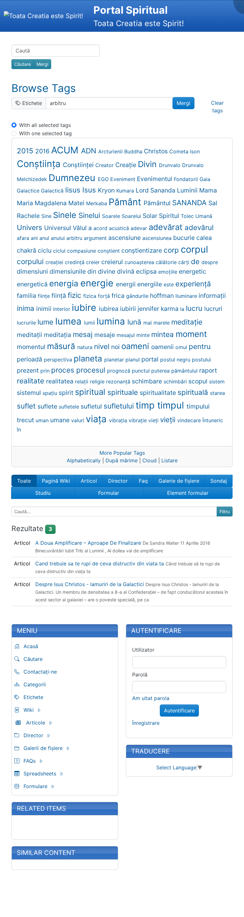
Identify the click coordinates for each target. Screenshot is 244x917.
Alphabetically (84, 460)
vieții (168, 419)
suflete (48, 406)
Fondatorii (187, 179)
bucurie (184, 238)
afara (24, 238)
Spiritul (170, 216)
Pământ (126, 201)
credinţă (75, 262)
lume (46, 322)
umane (60, 420)
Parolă (139, 674)
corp (172, 250)
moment (191, 334)
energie (98, 283)
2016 (43, 151)
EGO (104, 179)
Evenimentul (155, 179)
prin (45, 371)
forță (105, 296)
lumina (112, 321)
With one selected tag (45, 133)
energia (64, 283)
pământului (185, 371)
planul (133, 359)
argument (96, 238)
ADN (89, 150)
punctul (141, 371)
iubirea (109, 308)
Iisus (73, 190)
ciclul (60, 251)
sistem (217, 381)
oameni (136, 346)
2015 (26, 150)
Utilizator (143, 650)
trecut (26, 420)
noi (116, 347)
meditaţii (30, 335)
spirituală (194, 392)
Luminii (188, 190)
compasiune (82, 251)
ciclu (45, 250)
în (19, 429)
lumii (90, 322)
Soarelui (132, 216)
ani (35, 238)
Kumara (126, 190)
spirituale (123, 392)
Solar (151, 216)
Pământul (158, 203)
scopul (198, 381)
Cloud (149, 460)
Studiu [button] (43, 493)
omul (182, 347)
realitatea (60, 381)
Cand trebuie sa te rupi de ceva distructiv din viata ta (100, 563)
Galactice (29, 190)
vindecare (189, 420)
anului (58, 238)
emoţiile (168, 272)
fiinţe (44, 296)
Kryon (107, 190)
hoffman (162, 295)
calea (204, 238)
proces (63, 370)
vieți (154, 420)
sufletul (92, 406)
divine (107, 271)
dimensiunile (68, 271)
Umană (203, 216)
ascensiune (125, 238)
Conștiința (40, 163)
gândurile (138, 296)
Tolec (188, 216)
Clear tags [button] (217, 107)
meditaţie (186, 322)
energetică (33, 284)
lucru (195, 308)
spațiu (51, 393)
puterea (161, 371)
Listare (169, 460)
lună (135, 322)
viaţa (97, 418)
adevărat (167, 227)
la (183, 309)
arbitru (75, 238)
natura (85, 347)
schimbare (148, 381)
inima (26, 308)
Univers (30, 227)
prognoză (119, 371)
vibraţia (119, 420)
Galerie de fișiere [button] (179, 481)
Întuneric (212, 420)
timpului (198, 406)
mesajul (126, 335)
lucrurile (27, 322)
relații (82, 381)
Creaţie (126, 165)
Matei (77, 203)
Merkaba (97, 203)
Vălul (80, 228)
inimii (44, 308)
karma (170, 308)
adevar (140, 228)
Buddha (134, 151)
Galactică (53, 190)
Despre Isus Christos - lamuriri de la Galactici (90, 584)
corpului (31, 261)
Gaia (205, 179)
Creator (105, 165)
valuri (78, 420)
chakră (27, 250)
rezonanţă (119, 381)
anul (45, 238)
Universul (58, 228)
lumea (69, 321)
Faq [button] (143, 481)
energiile (150, 284)
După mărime (121, 460)
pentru (200, 346)
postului (201, 359)
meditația (58, 335)
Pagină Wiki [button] (56, 481)
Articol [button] (89, 481)
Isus (90, 190)
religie (98, 381)
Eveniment (123, 179)
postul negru (176, 359)
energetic (192, 271)
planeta (89, 358)
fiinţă (59, 295)
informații (212, 295)
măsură (62, 346)
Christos (156, 151)
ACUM (66, 150)
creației (55, 262)
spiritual (91, 392)
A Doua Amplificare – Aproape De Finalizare (89, 543)
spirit (67, 392)
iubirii (129, 308)
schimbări (176, 381)
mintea (163, 334)
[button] (43, 710)
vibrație (138, 420)
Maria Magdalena (42, 203)
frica (119, 295)
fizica (90, 296)
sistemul (30, 392)
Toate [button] (24, 481)
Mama (208, 190)
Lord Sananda (156, 190)
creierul (113, 262)
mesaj (83, 334)
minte (143, 335)
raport (208, 370)
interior (62, 309)
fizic (75, 295)
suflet (27, 406)
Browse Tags (43, 88)
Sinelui (90, 215)
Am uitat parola (150, 698)
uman (43, 420)
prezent (28, 370)
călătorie (167, 262)
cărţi (184, 262)
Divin (148, 164)
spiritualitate (159, 392)
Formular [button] (108, 493)
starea (217, 393)
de (196, 261)
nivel (102, 346)
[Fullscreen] (240, 5)
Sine (47, 216)
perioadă (30, 359)
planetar (114, 359)
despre (209, 262)
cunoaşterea (140, 262)
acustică (120, 228)
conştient (109, 251)
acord (101, 228)
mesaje (105, 335)
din (92, 271)
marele (162, 322)
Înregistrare (145, 723)
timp (146, 405)
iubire (85, 307)
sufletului (120, 406)
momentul (32, 347)
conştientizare (142, 250)
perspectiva (59, 359)
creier (93, 262)
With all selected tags (45, 125)
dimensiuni (33, 271)
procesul (91, 370)
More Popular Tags (122, 453)
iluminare (187, 296)
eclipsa (147, 271)
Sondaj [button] (218, 481)
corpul (194, 249)
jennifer (149, 308)
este (169, 284)
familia (27, 295)
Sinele (65, 215)
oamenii (163, 347)
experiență (193, 283)
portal (150, 359)
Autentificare (179, 710)
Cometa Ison (184, 151)
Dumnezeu (73, 177)
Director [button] (118, 481)
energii (126, 284)
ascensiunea (157, 238)
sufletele (70, 406)
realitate (31, 380)
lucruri (213, 308)
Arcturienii (111, 151)
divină (126, 271)
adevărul (199, 227)
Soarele (112, 216)
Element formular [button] (187, 493)
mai (148, 322)
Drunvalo (170, 165)
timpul (171, 405)
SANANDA (190, 202)
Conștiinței (79, 165)
